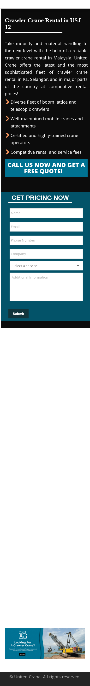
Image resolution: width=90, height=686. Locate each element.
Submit (18, 314)
